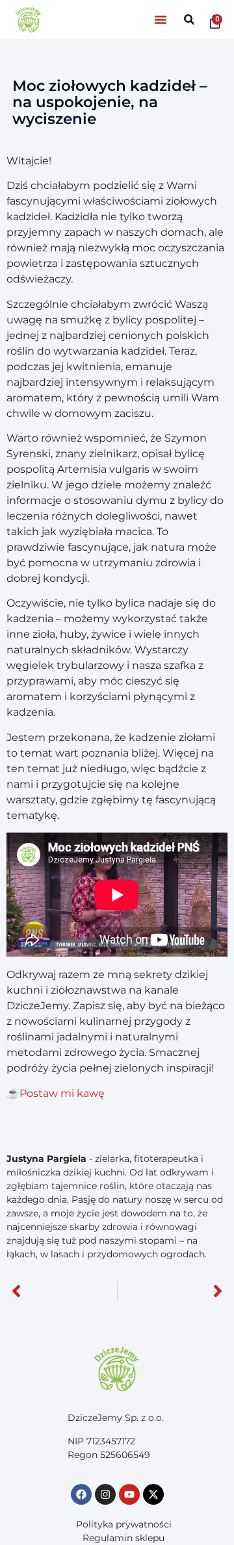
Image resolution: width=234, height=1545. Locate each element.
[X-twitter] (153, 1494)
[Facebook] (81, 1494)
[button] (160, 19)
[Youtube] (129, 1494)
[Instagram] (105, 1494)
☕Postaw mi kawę (56, 1093)
